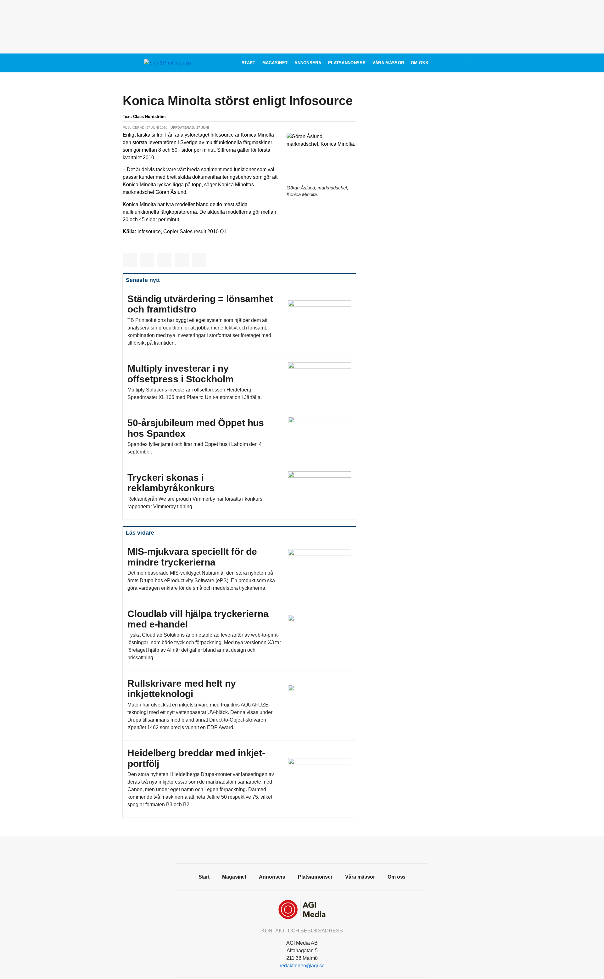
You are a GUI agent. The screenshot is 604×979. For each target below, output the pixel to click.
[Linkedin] (316, 849)
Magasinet (275, 62)
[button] (130, 260)
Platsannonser (347, 62)
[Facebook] (288, 849)
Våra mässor (388, 62)
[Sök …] (467, 63)
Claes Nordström (149, 116)
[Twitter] (302, 849)
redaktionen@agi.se (302, 965)
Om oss (419, 62)
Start (248, 62)
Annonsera (307, 62)
